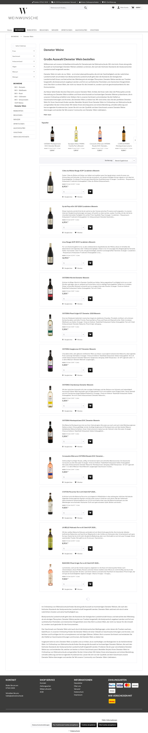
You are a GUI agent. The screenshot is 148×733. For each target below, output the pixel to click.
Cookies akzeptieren (88, 725)
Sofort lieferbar (21, 46)
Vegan (14, 66)
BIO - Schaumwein (21, 100)
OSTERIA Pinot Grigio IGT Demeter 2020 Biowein (81, 313)
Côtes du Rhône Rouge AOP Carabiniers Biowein (80, 171)
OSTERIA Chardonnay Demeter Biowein (77, 385)
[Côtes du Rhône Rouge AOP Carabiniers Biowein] (50, 182)
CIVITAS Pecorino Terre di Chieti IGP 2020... (79, 492)
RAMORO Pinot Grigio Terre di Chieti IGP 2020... (81, 563)
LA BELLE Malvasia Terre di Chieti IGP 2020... (79, 527)
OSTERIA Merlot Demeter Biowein (75, 278)
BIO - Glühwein (20, 96)
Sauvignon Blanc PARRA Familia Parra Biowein (76, 145)
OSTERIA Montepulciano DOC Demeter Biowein (52, 145)
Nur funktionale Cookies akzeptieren (65, 725)
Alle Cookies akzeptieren (107, 725)
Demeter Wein (20, 106)
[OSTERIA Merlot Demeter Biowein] (50, 289)
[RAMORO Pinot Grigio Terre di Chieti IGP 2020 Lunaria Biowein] (50, 575)
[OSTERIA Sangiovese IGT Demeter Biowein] (50, 361)
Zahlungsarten (45, 686)
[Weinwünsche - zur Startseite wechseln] (23, 16)
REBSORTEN (18, 111)
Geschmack (16, 56)
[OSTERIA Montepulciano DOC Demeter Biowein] (52, 134)
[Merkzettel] (113, 7)
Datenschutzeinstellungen (41, 725)
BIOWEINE (17, 83)
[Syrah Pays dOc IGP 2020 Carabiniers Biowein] (50, 218)
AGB (41, 692)
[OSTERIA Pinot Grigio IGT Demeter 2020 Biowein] (50, 325)
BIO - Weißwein (21, 90)
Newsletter (78, 683)
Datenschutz (79, 692)
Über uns (77, 686)
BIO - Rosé (19, 93)
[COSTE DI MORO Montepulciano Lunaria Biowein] (124, 134)
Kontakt (43, 683)
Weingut (15, 77)
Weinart (15, 72)
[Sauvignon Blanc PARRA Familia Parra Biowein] (76, 134)
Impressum (78, 695)
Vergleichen (68, 197)
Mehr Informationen (109, 720)
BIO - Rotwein (20, 87)
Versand (77, 689)
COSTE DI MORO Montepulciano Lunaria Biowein (124, 145)
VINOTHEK (17, 132)
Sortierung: (109, 160)
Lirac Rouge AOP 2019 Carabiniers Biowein (78, 242)
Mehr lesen (47, 115)
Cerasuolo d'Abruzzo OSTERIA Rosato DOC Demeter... (100, 145)
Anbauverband (17, 61)
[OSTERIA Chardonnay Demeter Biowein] (50, 396)
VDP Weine (19, 103)
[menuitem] (69, 7)
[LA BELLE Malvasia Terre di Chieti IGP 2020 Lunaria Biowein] (50, 539)
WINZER (16, 119)
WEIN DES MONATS (21, 137)
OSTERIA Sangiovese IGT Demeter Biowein (79, 349)
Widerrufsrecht (45, 689)
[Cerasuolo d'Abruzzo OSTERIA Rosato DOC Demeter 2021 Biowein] (100, 134)
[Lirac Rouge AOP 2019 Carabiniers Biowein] (50, 254)
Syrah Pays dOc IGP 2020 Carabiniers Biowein (80, 206)
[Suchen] (85, 7)
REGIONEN (17, 115)
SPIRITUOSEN (18, 124)
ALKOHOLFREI (19, 128)
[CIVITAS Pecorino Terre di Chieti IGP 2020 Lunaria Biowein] (50, 503)
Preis (14, 51)
